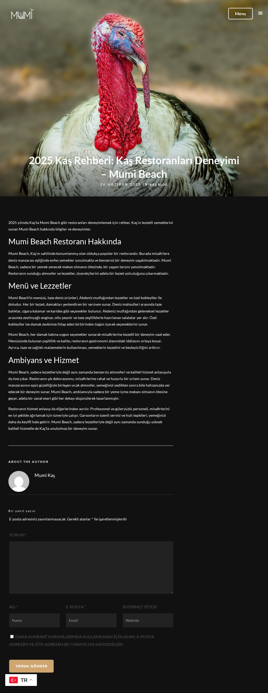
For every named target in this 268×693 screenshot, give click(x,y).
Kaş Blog (159, 184)
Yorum (18, 534)
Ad (13, 606)
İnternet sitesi (140, 606)
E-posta (76, 606)
